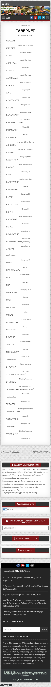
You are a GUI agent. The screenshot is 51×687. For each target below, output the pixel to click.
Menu (7, 3)
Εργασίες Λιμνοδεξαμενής (13, 595)
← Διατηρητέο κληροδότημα (12, 452)
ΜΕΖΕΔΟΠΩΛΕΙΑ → (41, 452)
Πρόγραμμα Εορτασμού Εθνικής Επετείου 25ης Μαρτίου (25, 586)
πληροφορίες (26, 26)
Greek (10, 509)
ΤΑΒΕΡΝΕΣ (25, 30)
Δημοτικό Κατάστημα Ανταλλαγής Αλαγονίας (21, 577)
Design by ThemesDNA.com (25, 680)
